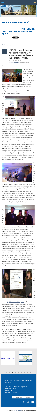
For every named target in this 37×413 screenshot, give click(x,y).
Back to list (7, 45)
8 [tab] (27, 373)
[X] (28, 401)
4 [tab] (16, 373)
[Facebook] (23, 401)
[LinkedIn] (32, 401)
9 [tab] (30, 373)
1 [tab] (7, 373)
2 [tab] (10, 373)
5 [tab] (19, 373)
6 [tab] (21, 373)
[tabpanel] (10, 358)
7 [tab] (24, 373)
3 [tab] (13, 373)
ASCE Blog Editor (14, 62)
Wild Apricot (18, 410)
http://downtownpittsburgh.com (15, 302)
